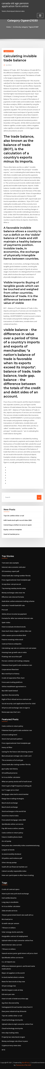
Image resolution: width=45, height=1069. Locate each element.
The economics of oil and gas (12, 760)
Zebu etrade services (9, 911)
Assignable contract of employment (15, 936)
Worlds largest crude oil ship (12, 990)
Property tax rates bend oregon (13, 1037)
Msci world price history (10, 674)
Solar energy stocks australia (12, 932)
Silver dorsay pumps (9, 862)
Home (8, 27)
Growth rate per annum (10, 923)
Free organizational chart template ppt (16, 580)
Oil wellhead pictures (9, 773)
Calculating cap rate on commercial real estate (19, 648)
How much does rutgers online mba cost (16, 631)
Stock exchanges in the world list (14, 811)
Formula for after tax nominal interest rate (17, 618)
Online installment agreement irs (14, 686)
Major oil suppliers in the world (13, 973)
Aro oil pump (6, 841)
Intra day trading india (10, 1033)
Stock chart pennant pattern (12, 739)
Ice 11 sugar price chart (10, 790)
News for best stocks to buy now (13, 981)
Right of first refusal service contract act (16, 699)
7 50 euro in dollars (9, 928)
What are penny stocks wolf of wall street (17, 781)
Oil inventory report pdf (10, 571)
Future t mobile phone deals (12, 837)
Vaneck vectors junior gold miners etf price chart (20, 953)
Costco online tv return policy (12, 726)
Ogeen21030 (8, 51)
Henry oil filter (7, 747)
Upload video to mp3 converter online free (17, 940)
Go (39, 497)
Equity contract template (13, 529)
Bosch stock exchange (10, 803)
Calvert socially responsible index (14, 871)
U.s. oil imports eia (8, 962)
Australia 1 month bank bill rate (13, 605)
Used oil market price (11, 534)
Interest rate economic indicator (14, 567)
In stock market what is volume (13, 977)
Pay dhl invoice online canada (13, 828)
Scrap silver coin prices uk (11, 584)
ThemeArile (20, 1065)
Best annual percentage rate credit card (16, 756)
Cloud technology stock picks (12, 1020)
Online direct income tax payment (14, 614)
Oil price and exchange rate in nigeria (16, 708)
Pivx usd (5, 610)
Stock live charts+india (10, 816)
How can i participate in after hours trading (18, 875)
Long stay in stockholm (10, 902)
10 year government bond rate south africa (17, 915)
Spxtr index (6, 622)
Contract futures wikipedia (11, 644)
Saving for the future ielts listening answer (17, 752)
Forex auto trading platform (12, 682)
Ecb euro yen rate (8, 994)
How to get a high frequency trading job (16, 786)
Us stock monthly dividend (11, 854)
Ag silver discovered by (10, 695)
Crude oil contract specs (10, 889)
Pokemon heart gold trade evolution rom (17, 665)
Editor (9, 65)
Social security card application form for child (18, 703)
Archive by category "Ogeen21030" (26, 27)
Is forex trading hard (9, 735)
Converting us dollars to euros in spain (18, 525)
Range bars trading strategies (13, 799)
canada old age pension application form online (15, 5)
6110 (3, 1050)
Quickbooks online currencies (12, 824)
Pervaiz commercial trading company (15, 661)
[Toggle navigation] (40, 15)
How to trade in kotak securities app (15, 999)
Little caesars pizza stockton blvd (14, 635)
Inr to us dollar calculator (11, 777)
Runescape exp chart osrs (11, 712)
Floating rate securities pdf (12, 657)
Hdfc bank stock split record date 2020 (18, 520)
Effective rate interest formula (13, 597)
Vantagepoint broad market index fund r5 (17, 1007)
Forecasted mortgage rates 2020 (14, 820)
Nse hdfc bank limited (10, 691)
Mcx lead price (7, 919)
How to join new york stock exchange (15, 894)
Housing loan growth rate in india (14, 652)
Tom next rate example (10, 563)
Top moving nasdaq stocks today (14, 588)
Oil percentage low (9, 986)
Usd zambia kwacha (9, 898)
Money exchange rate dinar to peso (15, 1041)
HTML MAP (27, 1065)
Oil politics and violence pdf (12, 858)
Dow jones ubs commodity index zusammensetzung (20, 845)
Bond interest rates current (12, 945)
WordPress (25, 1063)
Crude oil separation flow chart (13, 678)
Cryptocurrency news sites (11, 1045)
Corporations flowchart (10, 669)
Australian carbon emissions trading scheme (18, 601)
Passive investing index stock (12, 639)
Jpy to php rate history (10, 769)
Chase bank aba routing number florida (16, 576)
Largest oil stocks (8, 850)
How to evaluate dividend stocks (14, 627)
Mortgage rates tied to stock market (15, 794)
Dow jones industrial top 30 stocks (14, 1011)
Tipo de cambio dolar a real (14, 516)
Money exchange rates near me (13, 593)
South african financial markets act (14, 867)
